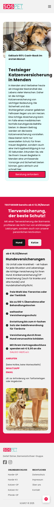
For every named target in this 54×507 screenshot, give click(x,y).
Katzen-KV (13, 490)
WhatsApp (12, 368)
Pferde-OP (13, 495)
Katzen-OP (13, 484)
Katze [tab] (34, 242)
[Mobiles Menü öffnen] (49, 6)
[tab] (19, 242)
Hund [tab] (19, 242)
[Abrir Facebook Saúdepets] (5, 462)
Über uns (36, 484)
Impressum (37, 479)
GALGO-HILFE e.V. (19, 352)
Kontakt (36, 490)
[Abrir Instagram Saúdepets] (10, 462)
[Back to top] (46, 499)
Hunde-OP (13, 474)
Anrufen (11, 358)
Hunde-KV (13, 479)
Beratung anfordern (27, 174)
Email (9, 372)
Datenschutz (38, 474)
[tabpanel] (27, 341)
